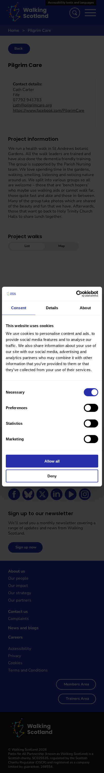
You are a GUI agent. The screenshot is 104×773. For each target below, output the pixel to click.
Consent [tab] (18, 307)
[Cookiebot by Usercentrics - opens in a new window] (76, 294)
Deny (52, 476)
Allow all (52, 461)
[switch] (91, 408)
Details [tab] (52, 307)
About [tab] (85, 307)
